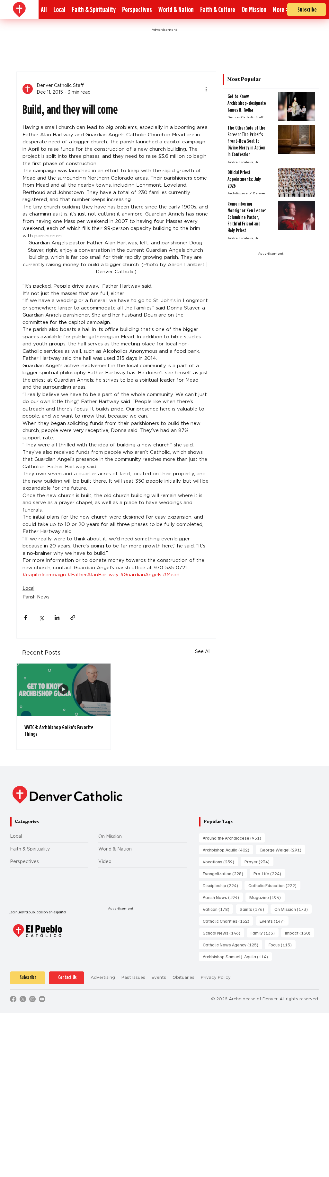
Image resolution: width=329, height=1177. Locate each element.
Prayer (259, 861)
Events (274, 921)
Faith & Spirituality (30, 848)
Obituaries (183, 977)
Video (104, 861)
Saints (254, 909)
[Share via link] (73, 617)
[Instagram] (32, 999)
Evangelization (225, 873)
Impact (299, 933)
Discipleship (222, 885)
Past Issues (133, 977)
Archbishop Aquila (228, 849)
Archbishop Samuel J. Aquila (237, 956)
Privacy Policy (216, 977)
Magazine (267, 897)
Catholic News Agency (232, 944)
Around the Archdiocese (234, 838)
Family (265, 933)
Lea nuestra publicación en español (37, 912)
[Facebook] (13, 999)
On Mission (110, 836)
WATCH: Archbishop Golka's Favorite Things (58, 730)
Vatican (218, 909)
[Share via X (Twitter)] (41, 617)
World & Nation (115, 848)
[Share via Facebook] (25, 617)
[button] (281, 9)
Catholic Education (274, 885)
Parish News (35, 596)
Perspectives (24, 861)
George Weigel (282, 849)
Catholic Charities (228, 921)
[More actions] (206, 89)
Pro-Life (269, 873)
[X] (23, 999)
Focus (282, 944)
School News (223, 933)
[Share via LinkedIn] (57, 617)
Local (28, 588)
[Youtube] (42, 999)
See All (202, 651)
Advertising (103, 977)
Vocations (220, 861)
